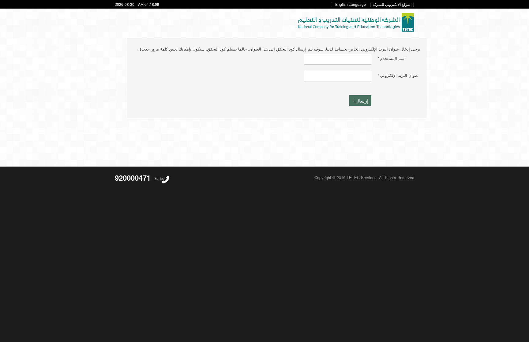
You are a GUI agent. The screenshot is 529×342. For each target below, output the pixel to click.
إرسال (361, 100)
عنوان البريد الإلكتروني (397, 75)
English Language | (349, 4)
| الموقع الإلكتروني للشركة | (392, 4)
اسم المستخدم (391, 58)
